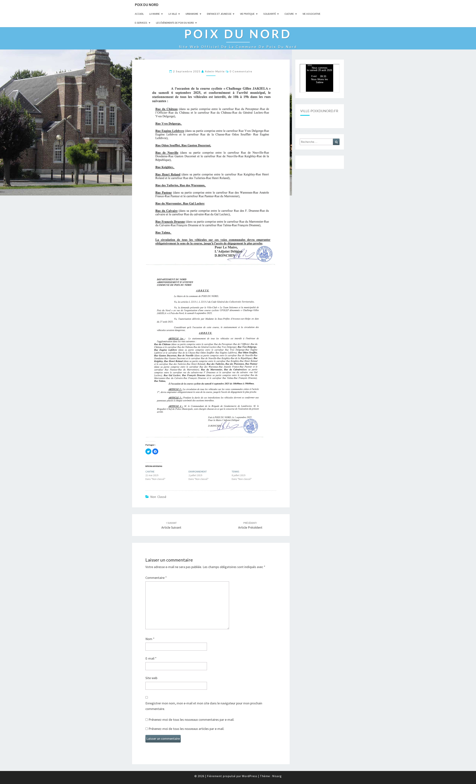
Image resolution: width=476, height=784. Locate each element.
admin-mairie (215, 71)
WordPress (249, 776)
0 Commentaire (241, 71)
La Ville (172, 13)
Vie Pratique (247, 13)
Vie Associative (311, 13)
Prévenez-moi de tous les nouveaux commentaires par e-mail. (191, 719)
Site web (151, 678)
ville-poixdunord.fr (319, 111)
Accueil (139, 13)
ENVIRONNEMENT (198, 471)
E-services (141, 22)
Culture (289, 13)
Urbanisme (192, 13)
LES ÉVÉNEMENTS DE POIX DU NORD (175, 22)
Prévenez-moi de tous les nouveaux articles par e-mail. (186, 729)
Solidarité (269, 13)
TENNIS (235, 471)
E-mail (151, 658)
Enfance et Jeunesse (219, 13)
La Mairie (154, 13)
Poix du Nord (146, 4)
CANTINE (150, 471)
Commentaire (156, 577)
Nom (150, 639)
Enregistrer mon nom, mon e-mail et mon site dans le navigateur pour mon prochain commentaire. (203, 706)
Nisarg (277, 776)
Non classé (158, 497)
